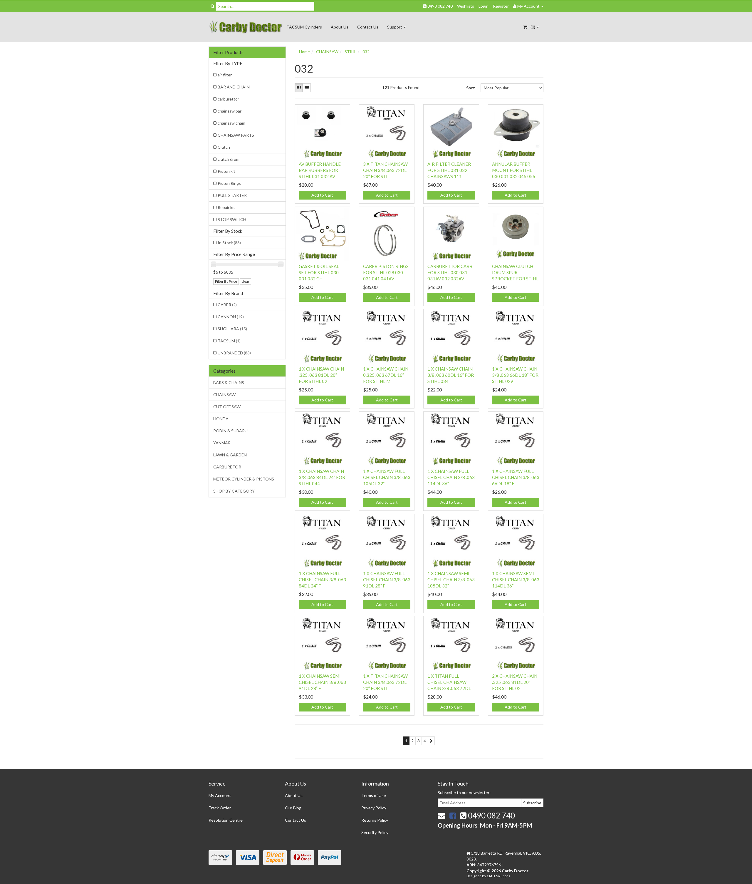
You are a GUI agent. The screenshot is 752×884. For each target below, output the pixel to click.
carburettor (228, 98)
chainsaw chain (231, 122)
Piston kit (226, 171)
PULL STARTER (232, 195)
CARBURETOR (227, 466)
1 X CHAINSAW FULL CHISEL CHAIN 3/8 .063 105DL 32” (386, 477)
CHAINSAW (224, 394)
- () (531, 26)
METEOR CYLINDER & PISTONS (243, 478)
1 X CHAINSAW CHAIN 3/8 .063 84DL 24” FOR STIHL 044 (322, 477)
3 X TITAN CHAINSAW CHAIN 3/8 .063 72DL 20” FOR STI (385, 170)
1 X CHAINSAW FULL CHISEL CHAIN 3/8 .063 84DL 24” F (322, 579)
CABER (227, 304)
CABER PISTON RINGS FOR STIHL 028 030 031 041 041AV (386, 272)
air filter (225, 74)
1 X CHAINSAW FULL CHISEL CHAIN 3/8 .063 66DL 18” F (515, 477)
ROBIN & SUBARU (230, 430)
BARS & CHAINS (228, 382)
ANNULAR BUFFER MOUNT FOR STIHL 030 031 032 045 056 (513, 170)
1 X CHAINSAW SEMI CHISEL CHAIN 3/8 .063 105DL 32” (451, 579)
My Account (220, 795)
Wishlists (465, 6)
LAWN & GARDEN (230, 454)
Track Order (220, 807)
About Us (339, 26)
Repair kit (226, 207)
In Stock (229, 242)
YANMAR (222, 442)
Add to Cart (322, 194)
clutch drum (228, 159)
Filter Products (228, 52)
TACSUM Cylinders (304, 26)
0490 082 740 (440, 6)
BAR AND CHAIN (234, 86)
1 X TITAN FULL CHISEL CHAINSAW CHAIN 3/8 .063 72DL (449, 682)
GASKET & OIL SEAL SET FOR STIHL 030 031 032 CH (319, 272)
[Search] (212, 6)
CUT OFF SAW (227, 406)
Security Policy (374, 832)
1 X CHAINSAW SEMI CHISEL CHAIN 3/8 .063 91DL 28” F (322, 682)
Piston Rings (229, 183)
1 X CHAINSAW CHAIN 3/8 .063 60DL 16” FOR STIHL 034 (450, 375)
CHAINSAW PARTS (236, 135)
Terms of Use (373, 795)
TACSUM (229, 340)
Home (304, 51)
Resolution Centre (226, 820)
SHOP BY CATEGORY (234, 490)
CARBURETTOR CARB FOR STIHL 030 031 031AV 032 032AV (449, 272)
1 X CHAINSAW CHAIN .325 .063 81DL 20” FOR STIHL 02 (321, 375)
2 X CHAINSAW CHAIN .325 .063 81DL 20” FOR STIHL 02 (514, 682)
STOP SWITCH (232, 219)
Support (395, 26)
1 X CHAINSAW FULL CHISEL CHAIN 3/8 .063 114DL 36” (451, 477)
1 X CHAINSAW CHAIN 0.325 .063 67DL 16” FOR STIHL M (385, 375)
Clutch (224, 147)
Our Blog (293, 807)
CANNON (231, 316)
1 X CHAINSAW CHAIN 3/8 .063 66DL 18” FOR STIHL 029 (515, 375)
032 (366, 51)
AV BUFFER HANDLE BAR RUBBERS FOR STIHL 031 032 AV (320, 170)
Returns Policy (374, 820)
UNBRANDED (234, 352)
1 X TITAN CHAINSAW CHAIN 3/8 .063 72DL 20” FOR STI (385, 682)
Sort (470, 87)
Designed (474, 876)
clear (245, 281)
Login (484, 6)
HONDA (221, 418)
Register (501, 6)
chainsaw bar (229, 110)
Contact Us (367, 26)
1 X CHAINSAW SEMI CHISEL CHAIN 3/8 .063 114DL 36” (515, 579)
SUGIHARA (232, 328)
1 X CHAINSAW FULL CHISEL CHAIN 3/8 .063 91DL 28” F (386, 579)
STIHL (350, 51)
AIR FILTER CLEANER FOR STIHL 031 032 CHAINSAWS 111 (449, 170)
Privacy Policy (373, 807)
